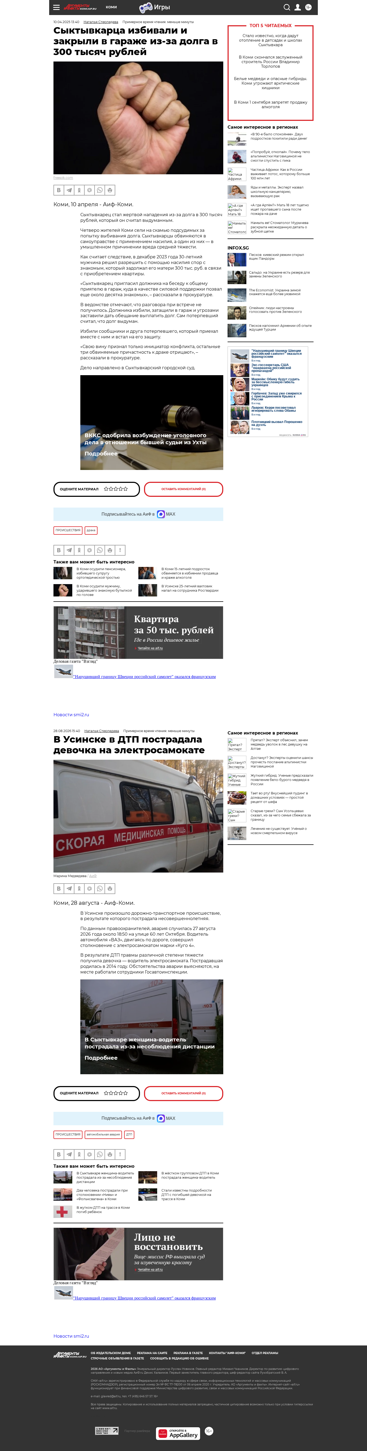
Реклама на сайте (152, 1353)
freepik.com (63, 178)
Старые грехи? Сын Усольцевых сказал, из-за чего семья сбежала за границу (281, 815)
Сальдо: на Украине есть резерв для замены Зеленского (279, 274)
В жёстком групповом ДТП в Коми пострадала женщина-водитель (190, 1175)
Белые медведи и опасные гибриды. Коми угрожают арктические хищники (270, 83)
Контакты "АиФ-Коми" (227, 1353)
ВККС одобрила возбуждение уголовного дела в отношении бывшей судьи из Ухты (146, 439)
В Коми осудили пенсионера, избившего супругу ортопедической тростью (101, 573)
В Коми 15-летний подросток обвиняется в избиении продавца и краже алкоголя (189, 573)
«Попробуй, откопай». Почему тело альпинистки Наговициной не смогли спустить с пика (280, 156)
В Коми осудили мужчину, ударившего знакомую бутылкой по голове (104, 590)
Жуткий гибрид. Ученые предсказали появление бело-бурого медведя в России (282, 779)
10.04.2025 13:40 (66, 22)
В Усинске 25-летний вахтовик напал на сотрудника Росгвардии (189, 588)
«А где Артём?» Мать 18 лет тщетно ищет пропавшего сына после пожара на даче (280, 209)
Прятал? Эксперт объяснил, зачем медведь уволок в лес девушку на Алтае (279, 744)
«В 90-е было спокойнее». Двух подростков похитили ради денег (279, 136)
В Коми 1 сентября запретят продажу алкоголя (270, 104)
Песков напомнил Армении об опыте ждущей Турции (280, 327)
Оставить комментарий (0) (183, 489)
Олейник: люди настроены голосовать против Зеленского (275, 310)
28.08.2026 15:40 (66, 731)
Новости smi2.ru (71, 714)
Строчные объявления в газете (117, 1358)
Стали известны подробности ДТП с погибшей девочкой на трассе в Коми (186, 1194)
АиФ (93, 876)
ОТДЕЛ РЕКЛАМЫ (265, 1353)
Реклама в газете (188, 1353)
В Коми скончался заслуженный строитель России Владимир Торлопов (271, 62)
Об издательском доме (111, 1353)
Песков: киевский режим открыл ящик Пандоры (276, 256)
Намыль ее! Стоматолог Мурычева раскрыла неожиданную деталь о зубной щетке (279, 227)
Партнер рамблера (137, 1430)
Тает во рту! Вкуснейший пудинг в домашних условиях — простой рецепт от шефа (279, 797)
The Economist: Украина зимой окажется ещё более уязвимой (275, 292)
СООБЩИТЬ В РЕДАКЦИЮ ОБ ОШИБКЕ (179, 1358)
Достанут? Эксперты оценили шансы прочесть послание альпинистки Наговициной (282, 762)
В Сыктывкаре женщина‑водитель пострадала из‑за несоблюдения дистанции (150, 1043)
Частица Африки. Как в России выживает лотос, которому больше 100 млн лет (280, 174)
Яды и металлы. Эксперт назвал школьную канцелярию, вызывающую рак (277, 191)
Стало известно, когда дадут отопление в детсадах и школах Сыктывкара (270, 40)
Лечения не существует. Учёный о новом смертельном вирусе (279, 831)
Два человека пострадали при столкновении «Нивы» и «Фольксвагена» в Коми (102, 1194)
